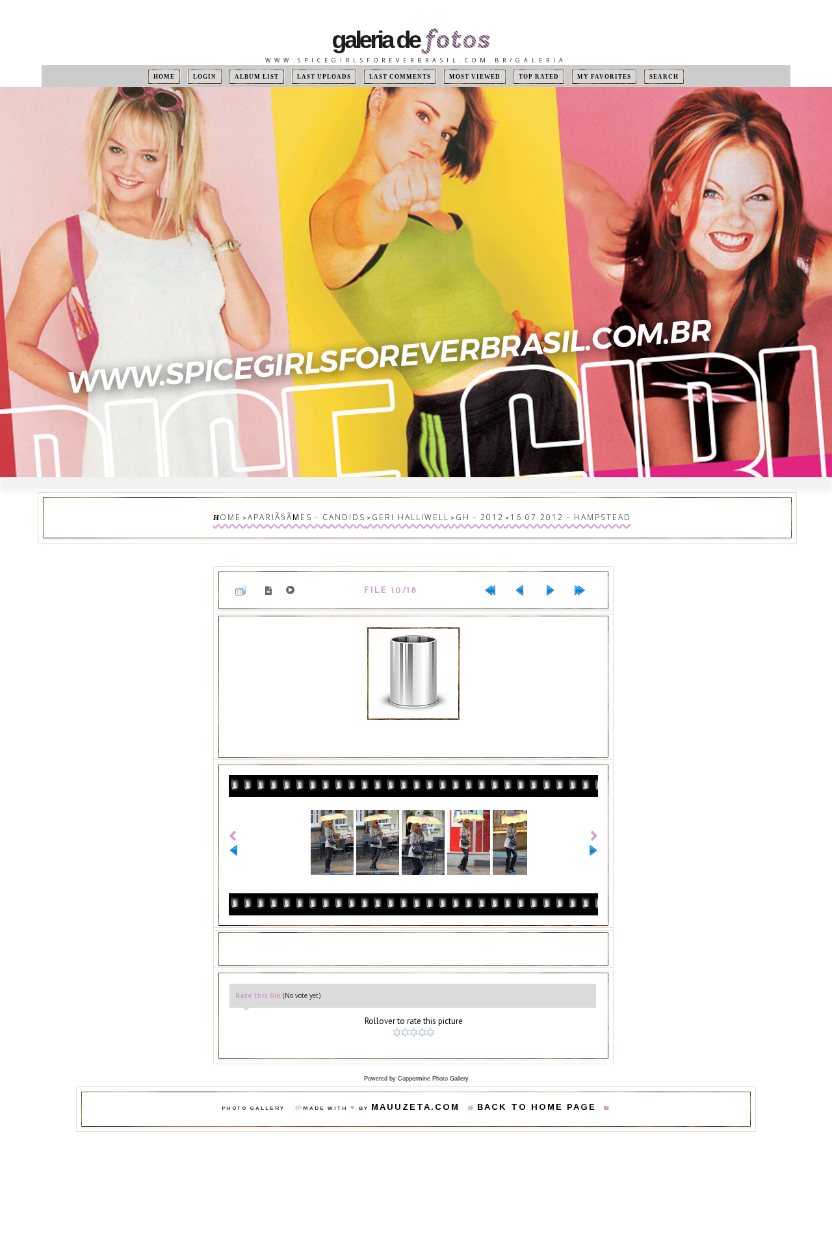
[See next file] (555, 581)
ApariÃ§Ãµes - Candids (334, 514)
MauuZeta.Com (434, 1085)
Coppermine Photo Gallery (433, 1055)
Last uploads (336, 76)
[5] (432, 1012)
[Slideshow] (292, 581)
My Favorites (579, 76)
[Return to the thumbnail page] (246, 581)
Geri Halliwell (414, 514)
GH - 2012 (468, 514)
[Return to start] (495, 581)
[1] (398, 1012)
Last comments (402, 76)
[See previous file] (525, 581)
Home (196, 76)
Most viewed (466, 76)
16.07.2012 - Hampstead (539, 514)
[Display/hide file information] (271, 581)
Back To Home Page (523, 1085)
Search (632, 76)
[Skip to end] (585, 581)
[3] (415, 1012)
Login (230, 76)
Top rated (522, 76)
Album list (276, 76)
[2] (406, 1012)
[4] (423, 1012)
